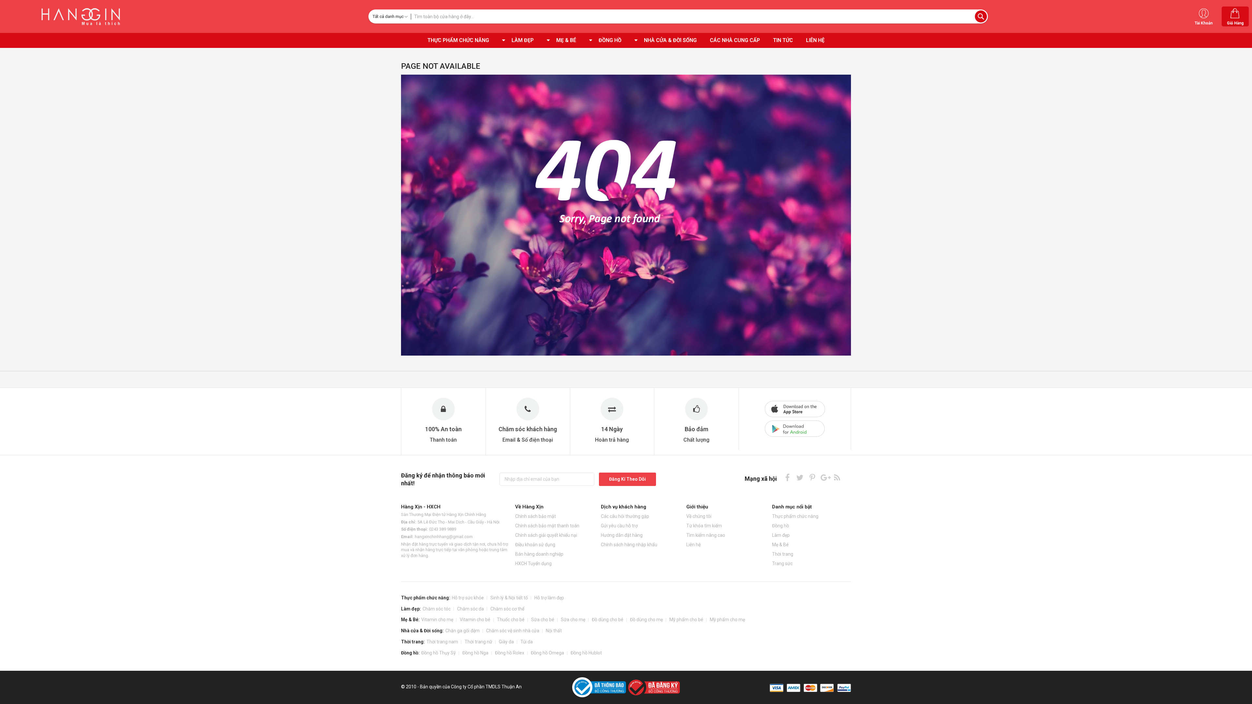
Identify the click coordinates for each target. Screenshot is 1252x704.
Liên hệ (693, 544)
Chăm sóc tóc (437, 608)
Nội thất (554, 630)
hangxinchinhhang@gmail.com (444, 536)
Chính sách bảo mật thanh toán (547, 525)
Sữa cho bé (542, 619)
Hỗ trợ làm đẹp (549, 597)
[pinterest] (812, 477)
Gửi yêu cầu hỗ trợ (619, 525)
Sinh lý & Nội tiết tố (509, 597)
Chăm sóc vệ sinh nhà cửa (512, 630)
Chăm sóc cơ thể (507, 608)
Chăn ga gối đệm (462, 630)
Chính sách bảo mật (535, 516)
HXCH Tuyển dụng (533, 563)
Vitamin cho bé (475, 619)
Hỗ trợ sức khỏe (468, 597)
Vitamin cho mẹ (437, 619)
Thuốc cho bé (511, 619)
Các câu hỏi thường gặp (625, 516)
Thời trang (782, 554)
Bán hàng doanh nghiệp (539, 554)
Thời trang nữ (478, 641)
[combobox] (699, 16)
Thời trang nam (442, 641)
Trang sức (782, 563)
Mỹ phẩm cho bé (686, 619)
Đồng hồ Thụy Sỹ (438, 652)
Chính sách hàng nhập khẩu (629, 544)
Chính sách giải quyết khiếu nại (546, 535)
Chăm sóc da (470, 608)
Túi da (526, 641)
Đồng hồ (780, 525)
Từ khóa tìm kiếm (704, 525)
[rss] (837, 477)
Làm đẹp (781, 535)
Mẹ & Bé (780, 544)
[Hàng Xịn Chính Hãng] (83, 16)
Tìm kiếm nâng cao (705, 535)
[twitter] (800, 477)
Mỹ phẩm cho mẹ (727, 619)
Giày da (506, 641)
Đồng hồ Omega (547, 652)
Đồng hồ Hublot (586, 652)
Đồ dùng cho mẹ (646, 619)
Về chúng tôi (698, 516)
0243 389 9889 (442, 529)
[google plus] (825, 477)
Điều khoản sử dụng (535, 544)
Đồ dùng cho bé (607, 619)
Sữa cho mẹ (573, 619)
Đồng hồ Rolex (509, 652)
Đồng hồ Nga (475, 652)
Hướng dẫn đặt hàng (622, 535)
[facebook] (787, 477)
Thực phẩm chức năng (795, 516)
